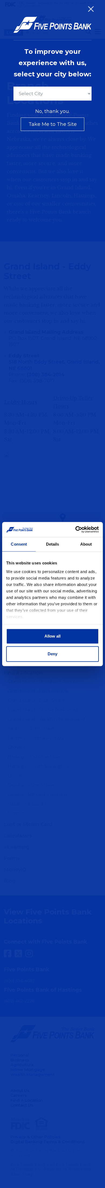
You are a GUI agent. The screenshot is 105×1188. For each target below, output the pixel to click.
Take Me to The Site (53, 124)
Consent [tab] (19, 544)
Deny (52, 654)
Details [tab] (52, 544)
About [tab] (86, 544)
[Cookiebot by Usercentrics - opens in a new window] (75, 529)
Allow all (52, 636)
